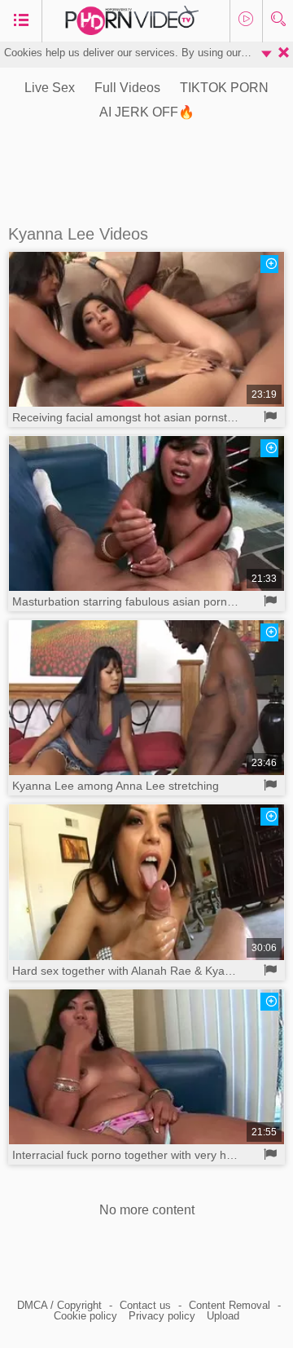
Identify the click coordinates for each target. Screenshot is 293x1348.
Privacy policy (162, 1316)
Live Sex (49, 88)
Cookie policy (85, 1316)
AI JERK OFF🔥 (147, 112)
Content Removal (229, 1305)
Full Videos (127, 88)
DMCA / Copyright (59, 1305)
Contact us (145, 1305)
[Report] (270, 417)
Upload (223, 1316)
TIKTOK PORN (224, 88)
